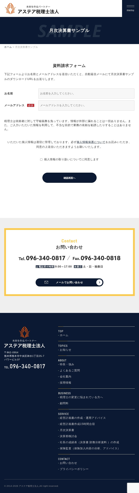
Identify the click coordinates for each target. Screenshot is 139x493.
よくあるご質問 (70, 370)
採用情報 (65, 382)
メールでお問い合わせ (69, 282)
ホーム (8, 47)
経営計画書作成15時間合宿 (77, 424)
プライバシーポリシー (74, 469)
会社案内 (65, 376)
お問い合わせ (68, 463)
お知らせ (65, 349)
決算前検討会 (68, 436)
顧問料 (64, 403)
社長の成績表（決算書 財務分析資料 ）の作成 (89, 442)
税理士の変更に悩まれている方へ (81, 397)
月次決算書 (67, 430)
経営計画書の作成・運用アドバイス (83, 418)
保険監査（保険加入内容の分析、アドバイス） (90, 448)
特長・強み (67, 364)
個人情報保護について (91, 142)
